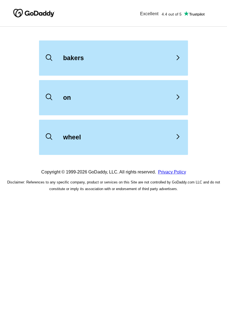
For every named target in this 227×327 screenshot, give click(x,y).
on (67, 97)
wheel (72, 137)
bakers (73, 58)
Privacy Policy (172, 172)
